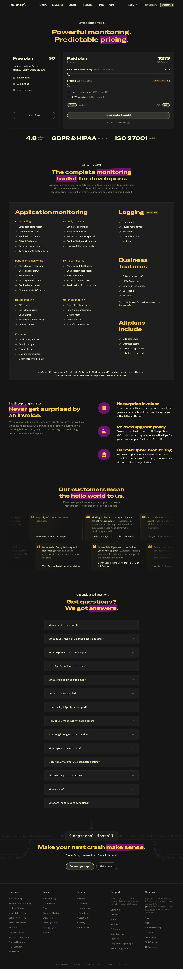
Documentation (50, 903)
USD (165, 105)
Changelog (48, 917)
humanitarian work (83, 375)
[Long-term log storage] (68, 92)
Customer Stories (51, 913)
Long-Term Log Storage (122, 943)
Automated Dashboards (19, 937)
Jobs (147, 922)
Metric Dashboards (17, 922)
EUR (158, 105)
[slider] (68, 74)
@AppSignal (153, 942)
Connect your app (80, 866)
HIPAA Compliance (119, 948)
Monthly (82, 105)
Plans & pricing (49, 898)
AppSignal (152, 947)
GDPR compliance (105, 964)
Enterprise (115, 929)
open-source (65, 375)
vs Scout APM (83, 917)
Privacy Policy (76, 964)
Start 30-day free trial (118, 115)
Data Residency (118, 934)
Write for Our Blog (153, 927)
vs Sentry (81, 922)
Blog (45, 908)
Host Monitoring (16, 908)
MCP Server (14, 951)
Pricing (111, 4)
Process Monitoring (18, 942)
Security (114, 924)
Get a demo (106, 866)
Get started (167, 4)
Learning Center (50, 922)
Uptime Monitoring (17, 917)
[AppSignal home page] (17, 4)
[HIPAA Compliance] (68, 97)
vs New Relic (82, 913)
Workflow (13, 927)
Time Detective (16, 946)
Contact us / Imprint (123, 964)
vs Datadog (82, 903)
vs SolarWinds (83, 927)
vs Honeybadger (84, 908)
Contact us (116, 909)
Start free (34, 115)
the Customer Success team (137, 302)
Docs (101, 4)
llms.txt (46, 932)
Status (114, 919)
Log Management (17, 932)
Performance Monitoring (20, 903)
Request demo (150, 4)
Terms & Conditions (60, 964)
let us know (150, 909)
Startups (115, 938)
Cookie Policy (90, 964)
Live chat (115, 914)
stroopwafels (153, 906)
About (147, 918)
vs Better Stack (84, 898)
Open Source (150, 937)
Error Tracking (15, 898)
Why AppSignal (49, 927)
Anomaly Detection (17, 913)
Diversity (149, 932)
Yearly (72, 105)
